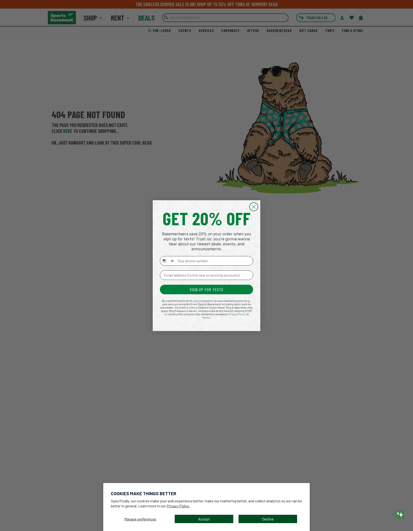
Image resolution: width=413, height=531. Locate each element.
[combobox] (167, 260)
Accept (204, 519)
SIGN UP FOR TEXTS (206, 289)
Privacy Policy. (178, 506)
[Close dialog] (254, 207)
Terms (206, 317)
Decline (268, 519)
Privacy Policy (237, 314)
